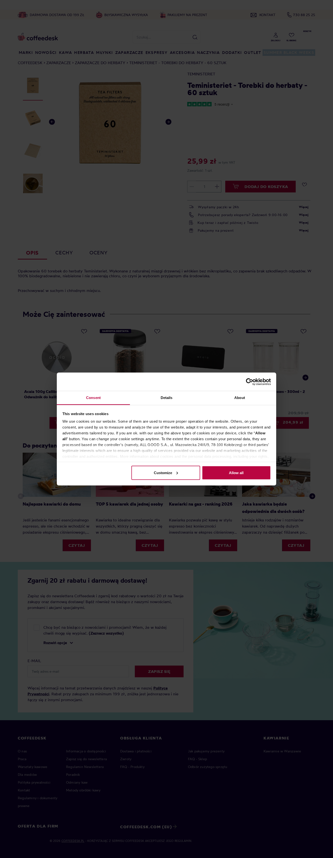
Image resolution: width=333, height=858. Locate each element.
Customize (163, 472)
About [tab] (239, 398)
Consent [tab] (93, 398)
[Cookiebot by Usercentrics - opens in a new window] (249, 381)
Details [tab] (167, 398)
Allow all (236, 472)
